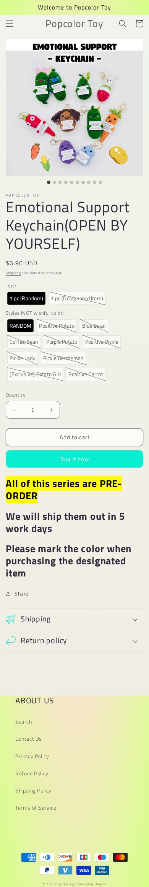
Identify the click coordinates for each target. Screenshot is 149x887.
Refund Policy (32, 773)
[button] (9, 23)
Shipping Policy (33, 790)
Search (23, 721)
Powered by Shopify (91, 884)
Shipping (13, 273)
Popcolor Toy (64, 884)
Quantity (15, 395)
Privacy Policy (32, 756)
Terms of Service (36, 808)
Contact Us (28, 739)
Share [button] (22, 593)
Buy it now (74, 459)
